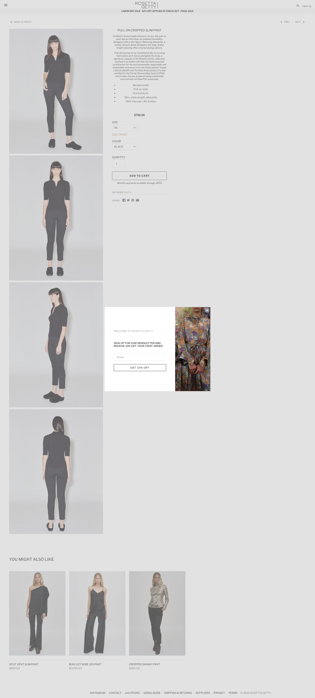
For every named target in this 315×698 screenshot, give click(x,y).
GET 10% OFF (139, 367)
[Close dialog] (207, 310)
